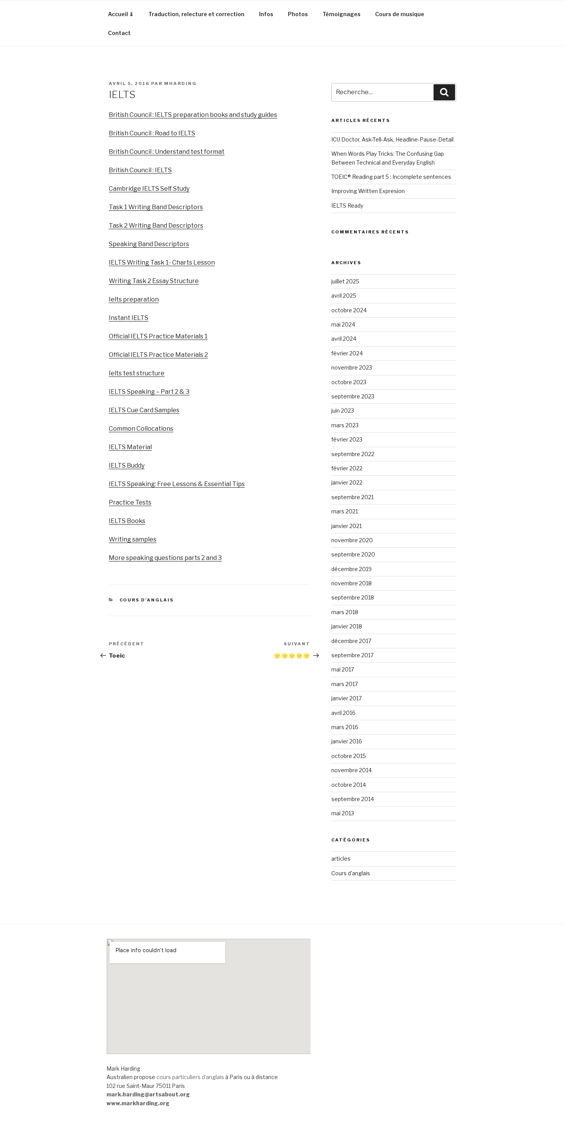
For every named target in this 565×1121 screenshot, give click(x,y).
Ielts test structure (137, 373)
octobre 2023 (348, 382)
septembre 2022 (352, 454)
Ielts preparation (134, 299)
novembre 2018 (351, 583)
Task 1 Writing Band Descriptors (156, 207)
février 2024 (347, 353)
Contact (119, 33)
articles (341, 858)
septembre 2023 (352, 396)
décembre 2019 (351, 569)
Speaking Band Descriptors (149, 244)
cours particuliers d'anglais (190, 1077)
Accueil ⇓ (121, 14)
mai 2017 (342, 669)
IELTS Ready (347, 205)
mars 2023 (345, 425)
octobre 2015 (348, 756)
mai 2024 (343, 324)
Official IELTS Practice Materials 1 (158, 336)
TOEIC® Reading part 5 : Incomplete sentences (391, 176)
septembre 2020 (353, 554)
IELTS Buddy (127, 465)
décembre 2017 (351, 641)
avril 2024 (343, 338)
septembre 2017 (352, 655)
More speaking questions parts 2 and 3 (165, 557)
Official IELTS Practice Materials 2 (158, 354)
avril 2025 (343, 295)
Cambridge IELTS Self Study (149, 188)
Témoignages (341, 14)
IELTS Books (127, 521)
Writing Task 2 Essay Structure (154, 281)
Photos (298, 14)
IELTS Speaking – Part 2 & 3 (149, 391)
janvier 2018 (346, 626)
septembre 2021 (352, 497)
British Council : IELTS (140, 170)
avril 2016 (343, 713)
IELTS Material (130, 447)
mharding (180, 83)
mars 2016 (344, 727)
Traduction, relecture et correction (196, 14)
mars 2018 (344, 612)
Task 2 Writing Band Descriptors (156, 225)
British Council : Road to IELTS (152, 133)
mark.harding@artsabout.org (148, 1094)
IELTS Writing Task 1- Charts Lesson (162, 262)
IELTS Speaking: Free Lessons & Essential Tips (177, 484)
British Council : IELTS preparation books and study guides (193, 114)
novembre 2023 (351, 367)
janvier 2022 (346, 482)
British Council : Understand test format (166, 151)
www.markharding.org (138, 1103)
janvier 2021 (346, 526)
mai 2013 (342, 813)
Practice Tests (130, 502)
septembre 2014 (352, 799)
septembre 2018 (352, 597)
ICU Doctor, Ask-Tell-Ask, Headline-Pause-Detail (392, 139)
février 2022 (346, 468)
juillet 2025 (345, 281)
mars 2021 (344, 511)
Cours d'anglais (147, 600)
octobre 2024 (349, 310)
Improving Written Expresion (368, 191)
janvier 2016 (346, 741)
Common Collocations (141, 428)
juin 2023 (342, 410)
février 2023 (346, 439)
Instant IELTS (128, 317)
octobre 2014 (348, 784)
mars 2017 (344, 684)
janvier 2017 (346, 698)
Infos (266, 14)
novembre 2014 (351, 770)
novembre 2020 (352, 540)
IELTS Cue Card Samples (144, 410)
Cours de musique (399, 14)
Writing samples (132, 539)
